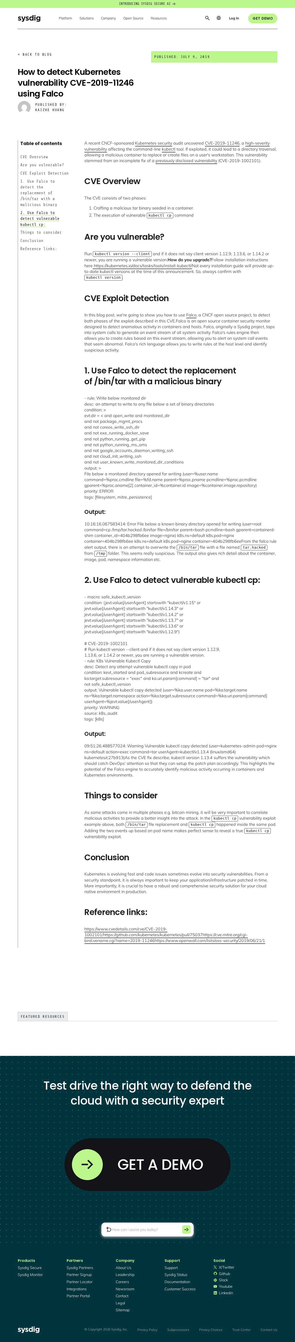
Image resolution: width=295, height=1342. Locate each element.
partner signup (79, 1274)
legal (120, 1303)
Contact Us (269, 1330)
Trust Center (241, 1330)
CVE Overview (34, 156)
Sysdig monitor (30, 1274)
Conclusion (31, 240)
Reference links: (38, 248)
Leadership (125, 1274)
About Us (123, 1267)
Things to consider (41, 232)
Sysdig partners (80, 1267)
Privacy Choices (210, 1330)
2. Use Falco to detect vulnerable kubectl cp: (39, 218)
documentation (177, 1281)
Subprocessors (178, 1330)
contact (122, 1296)
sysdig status (176, 1274)
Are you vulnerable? (42, 165)
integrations (77, 1289)
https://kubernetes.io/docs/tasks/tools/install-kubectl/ (142, 265)
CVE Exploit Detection (44, 173)
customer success (180, 1289)
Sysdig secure (30, 1267)
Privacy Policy (147, 1330)
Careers (122, 1281)
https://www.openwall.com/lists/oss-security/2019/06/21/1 (210, 940)
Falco (191, 315)
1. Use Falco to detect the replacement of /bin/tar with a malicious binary (38, 193)
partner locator (80, 1281)
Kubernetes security (153, 143)
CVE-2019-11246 (222, 143)
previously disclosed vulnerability (186, 160)
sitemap (123, 1310)
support (171, 1267)
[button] (65, 18)
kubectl (168, 149)
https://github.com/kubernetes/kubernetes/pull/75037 (153, 934)
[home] (29, 18)
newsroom (125, 1289)
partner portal (78, 1296)
